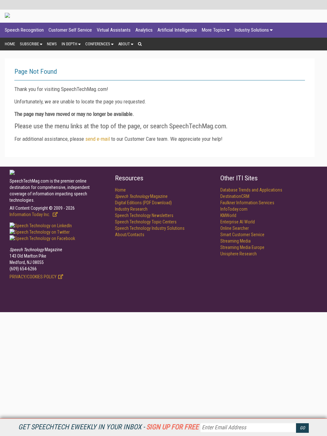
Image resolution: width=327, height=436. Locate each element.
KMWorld (228, 215)
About (124, 43)
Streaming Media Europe (242, 247)
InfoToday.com (233, 209)
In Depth (69, 43)
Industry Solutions (251, 30)
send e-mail (97, 139)
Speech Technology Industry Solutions (150, 228)
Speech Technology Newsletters (144, 215)
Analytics (144, 30)
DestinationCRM (234, 196)
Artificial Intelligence (177, 30)
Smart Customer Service (242, 234)
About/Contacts (129, 234)
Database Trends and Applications (251, 189)
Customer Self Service (70, 30)
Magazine (141, 196)
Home (10, 43)
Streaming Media (235, 241)
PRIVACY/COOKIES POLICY (33, 276)
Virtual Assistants (114, 30)
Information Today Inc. (30, 214)
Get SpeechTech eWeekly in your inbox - (108, 427)
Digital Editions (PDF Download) (143, 202)
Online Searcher (234, 228)
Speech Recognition (24, 30)
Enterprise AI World (237, 221)
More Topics (214, 30)
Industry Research (131, 209)
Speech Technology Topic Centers (146, 221)
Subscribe (29, 43)
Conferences (97, 43)
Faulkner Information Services (247, 202)
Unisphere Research (238, 253)
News (52, 43)
